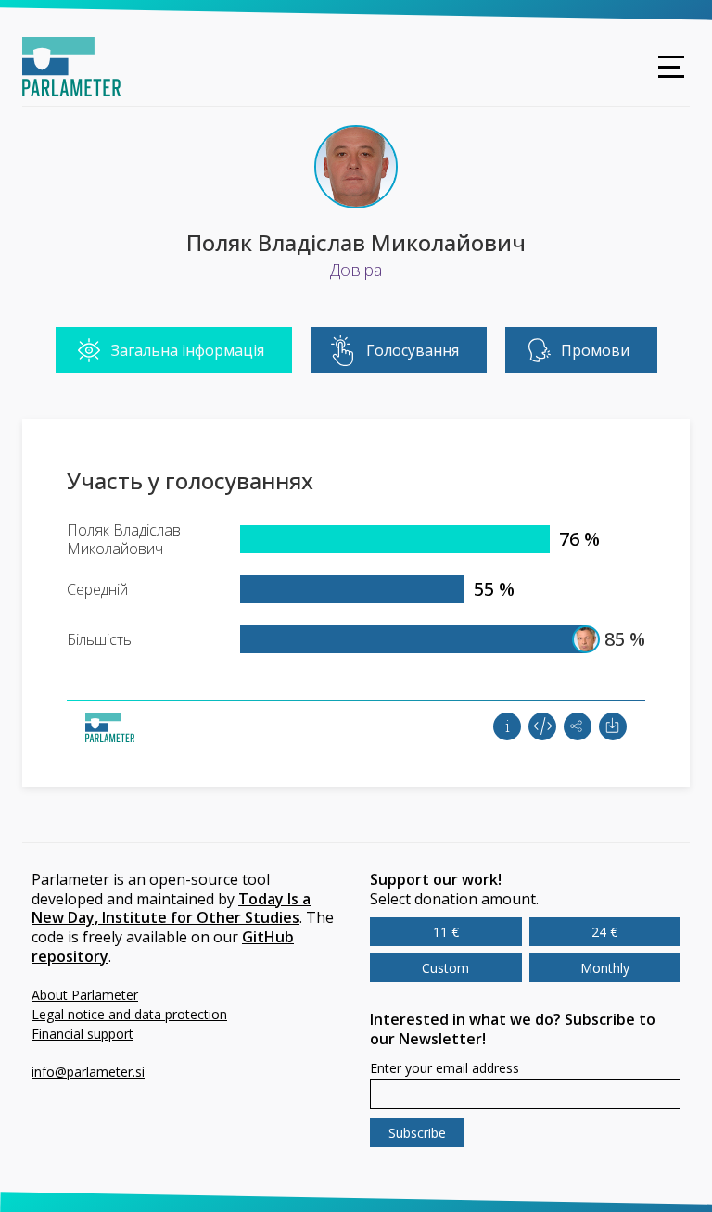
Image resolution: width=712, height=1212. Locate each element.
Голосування (412, 350)
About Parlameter (85, 995)
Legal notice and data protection (129, 1014)
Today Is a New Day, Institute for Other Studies (171, 908)
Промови (595, 350)
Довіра (356, 270)
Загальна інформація (187, 350)
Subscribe (417, 1133)
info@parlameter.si (88, 1071)
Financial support (83, 1033)
